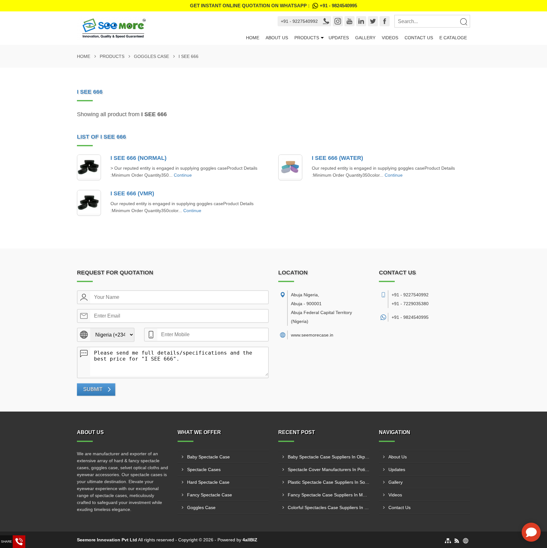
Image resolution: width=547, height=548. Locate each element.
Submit (93, 389)
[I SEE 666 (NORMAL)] (89, 167)
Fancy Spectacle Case (209, 494)
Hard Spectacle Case (208, 482)
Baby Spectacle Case (208, 456)
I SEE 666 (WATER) (337, 158)
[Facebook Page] (385, 21)
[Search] (463, 21)
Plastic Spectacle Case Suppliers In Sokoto (328, 482)
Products (306, 37)
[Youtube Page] (349, 21)
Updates (339, 37)
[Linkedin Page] (361, 21)
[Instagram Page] (338, 21)
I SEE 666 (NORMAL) (138, 158)
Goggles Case (151, 56)
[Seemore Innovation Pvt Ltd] (160, 28)
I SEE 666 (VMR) (132, 193)
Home (252, 37)
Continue (183, 175)
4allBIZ (249, 539)
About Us (277, 37)
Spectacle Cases (204, 469)
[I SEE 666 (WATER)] (290, 167)
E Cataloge (453, 37)
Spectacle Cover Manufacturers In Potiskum (328, 469)
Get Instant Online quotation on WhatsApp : (273, 5)
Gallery (365, 37)
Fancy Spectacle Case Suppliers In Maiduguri (328, 494)
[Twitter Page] (373, 21)
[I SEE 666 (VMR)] (89, 203)
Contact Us (419, 37)
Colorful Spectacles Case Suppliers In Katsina (328, 507)
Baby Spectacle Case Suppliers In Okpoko (328, 456)
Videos (390, 37)
